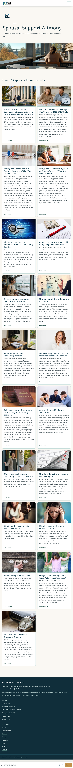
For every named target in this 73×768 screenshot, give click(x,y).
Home (4, 727)
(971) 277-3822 (6, 703)
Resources (5, 740)
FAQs (3, 743)
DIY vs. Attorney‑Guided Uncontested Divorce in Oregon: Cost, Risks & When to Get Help (18, 112)
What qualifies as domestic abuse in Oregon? (16, 527)
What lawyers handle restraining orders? (14, 354)
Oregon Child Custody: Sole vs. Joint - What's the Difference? (53, 576)
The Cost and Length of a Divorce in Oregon (15, 635)
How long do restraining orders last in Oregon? (53, 475)
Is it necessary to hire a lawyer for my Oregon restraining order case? (18, 412)
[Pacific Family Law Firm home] (7, 3)
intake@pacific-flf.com (8, 706)
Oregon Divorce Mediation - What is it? (52, 411)
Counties (4, 734)
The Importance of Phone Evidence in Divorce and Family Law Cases (18, 244)
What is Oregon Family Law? (17, 575)
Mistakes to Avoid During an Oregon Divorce (52, 527)
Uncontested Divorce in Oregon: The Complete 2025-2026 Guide (54, 110)
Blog (3, 746)
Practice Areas (6, 730)
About (4, 737)
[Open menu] (69, 3)
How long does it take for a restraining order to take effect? (18, 475)
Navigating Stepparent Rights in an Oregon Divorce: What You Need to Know (54, 171)
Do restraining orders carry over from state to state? (16, 300)
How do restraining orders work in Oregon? (54, 300)
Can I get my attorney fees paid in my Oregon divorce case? (53, 243)
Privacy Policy (6, 716)
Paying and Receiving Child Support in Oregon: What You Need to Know (17, 171)
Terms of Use (6, 719)
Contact (4, 749)
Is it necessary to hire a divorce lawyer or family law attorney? (53, 354)
